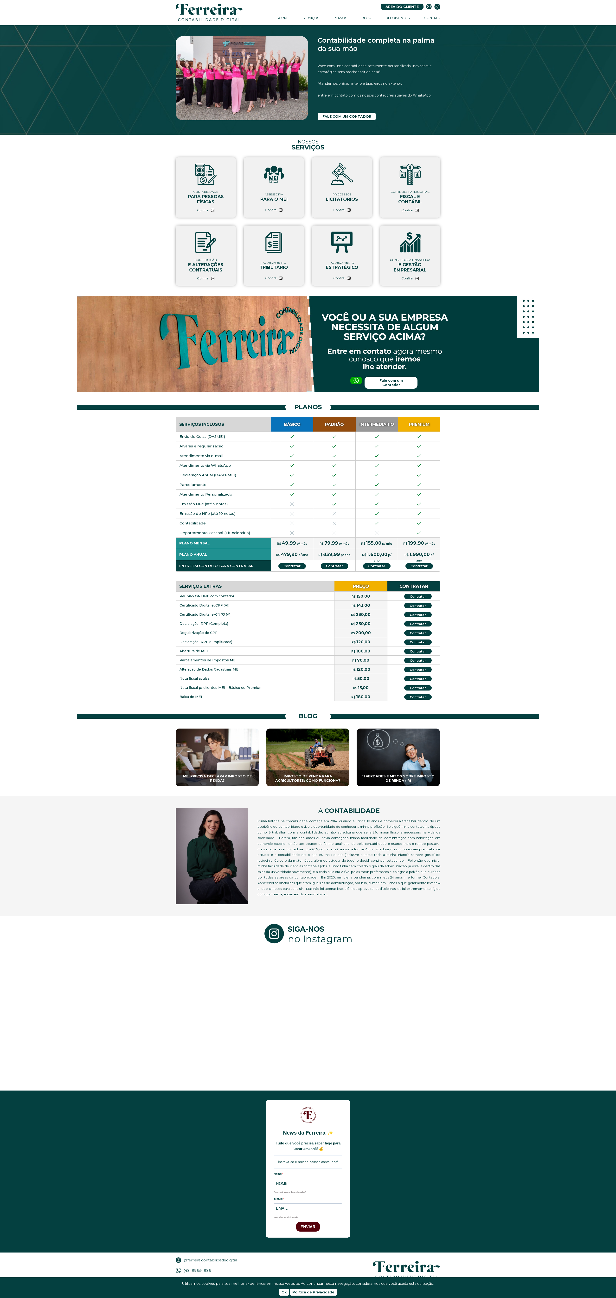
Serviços (311, 18)
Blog (366, 18)
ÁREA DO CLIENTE (402, 7)
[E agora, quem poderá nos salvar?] (407, 983)
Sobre (282, 18)
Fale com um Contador (346, 116)
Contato (432, 18)
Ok (284, 1292)
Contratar (292, 566)
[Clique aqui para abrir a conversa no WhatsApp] (429, 7)
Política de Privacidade (313, 1292)
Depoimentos (397, 18)
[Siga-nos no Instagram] (437, 7)
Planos (340, 18)
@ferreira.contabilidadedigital (210, 1260)
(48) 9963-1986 (197, 1270)
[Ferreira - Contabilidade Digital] (209, 12)
